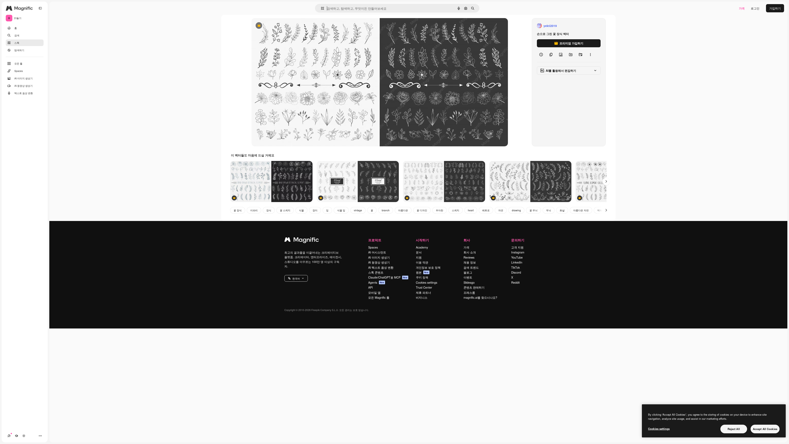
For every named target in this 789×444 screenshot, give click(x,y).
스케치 (455, 210)
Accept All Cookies (765, 429)
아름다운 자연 (581, 210)
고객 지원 (517, 247)
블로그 (468, 272)
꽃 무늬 (533, 210)
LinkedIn (516, 262)
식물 (301, 210)
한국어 (296, 278)
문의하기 (517, 240)
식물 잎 (341, 210)
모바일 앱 (374, 292)
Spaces (373, 247)
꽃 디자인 (422, 210)
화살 (562, 210)
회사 (467, 240)
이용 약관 (422, 262)
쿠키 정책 (422, 277)
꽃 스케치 (285, 210)
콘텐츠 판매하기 (474, 287)
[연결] (9, 435)
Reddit (515, 282)
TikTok (515, 267)
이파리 (254, 210)
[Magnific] (301, 240)
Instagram (517, 252)
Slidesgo (469, 282)
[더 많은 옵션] (590, 55)
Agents (376, 282)
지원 (419, 257)
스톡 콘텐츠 (375, 272)
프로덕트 (374, 240)
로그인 (755, 8)
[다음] (606, 181)
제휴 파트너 (423, 292)
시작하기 (422, 240)
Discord (516, 272)
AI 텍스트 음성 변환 (380, 267)
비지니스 (421, 297)
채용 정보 (470, 262)
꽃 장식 (238, 210)
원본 (422, 272)
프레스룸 (469, 292)
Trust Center (424, 287)
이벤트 (468, 277)
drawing (516, 210)
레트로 (486, 210)
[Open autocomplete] (320, 8)
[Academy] (16, 435)
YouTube (517, 257)
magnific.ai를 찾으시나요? (480, 297)
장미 (315, 210)
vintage (358, 210)
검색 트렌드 (471, 267)
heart (471, 210)
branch (386, 210)
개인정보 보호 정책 (428, 267)
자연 (500, 210)
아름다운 (403, 210)
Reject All (734, 429)
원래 (275, 26)
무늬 (548, 210)
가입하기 (775, 8)
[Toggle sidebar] (40, 8)
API (370, 287)
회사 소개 (470, 252)
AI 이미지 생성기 (379, 257)
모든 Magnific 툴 (378, 297)
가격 (742, 8)
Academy (422, 247)
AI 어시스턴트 (377, 252)
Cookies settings (426, 282)
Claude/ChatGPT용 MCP (387, 277)
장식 (268, 210)
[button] (296, 278)
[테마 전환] (24, 435)
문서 (419, 252)
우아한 (439, 210)
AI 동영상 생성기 (379, 262)
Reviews (469, 257)
